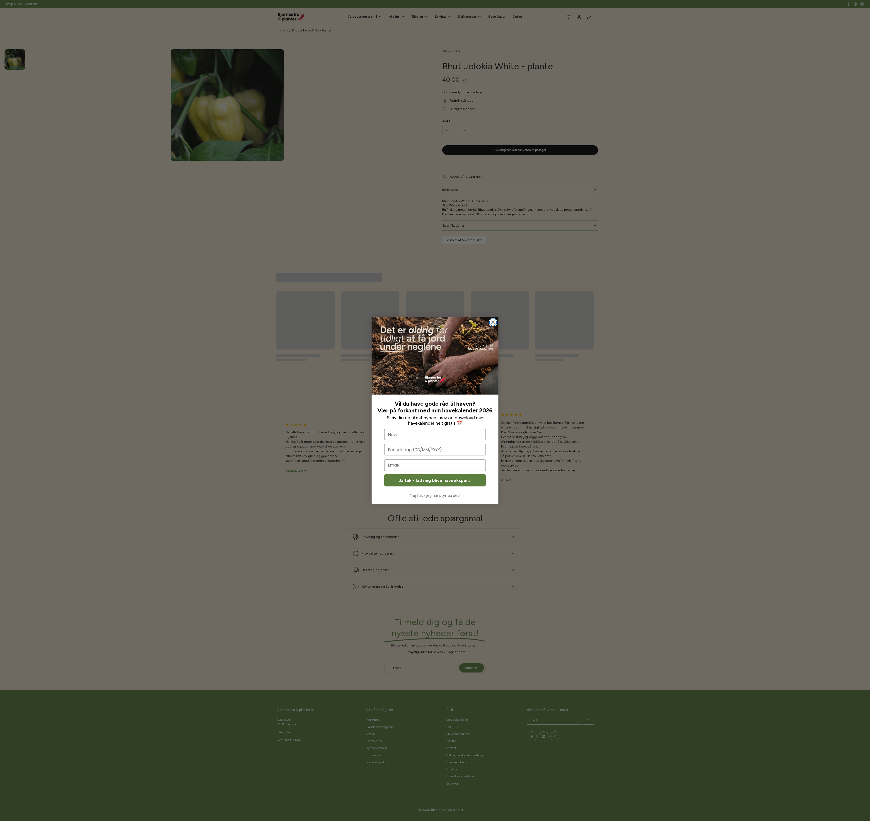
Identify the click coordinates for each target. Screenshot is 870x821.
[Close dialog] (493, 322)
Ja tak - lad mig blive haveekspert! (435, 480)
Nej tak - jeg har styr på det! (435, 495)
